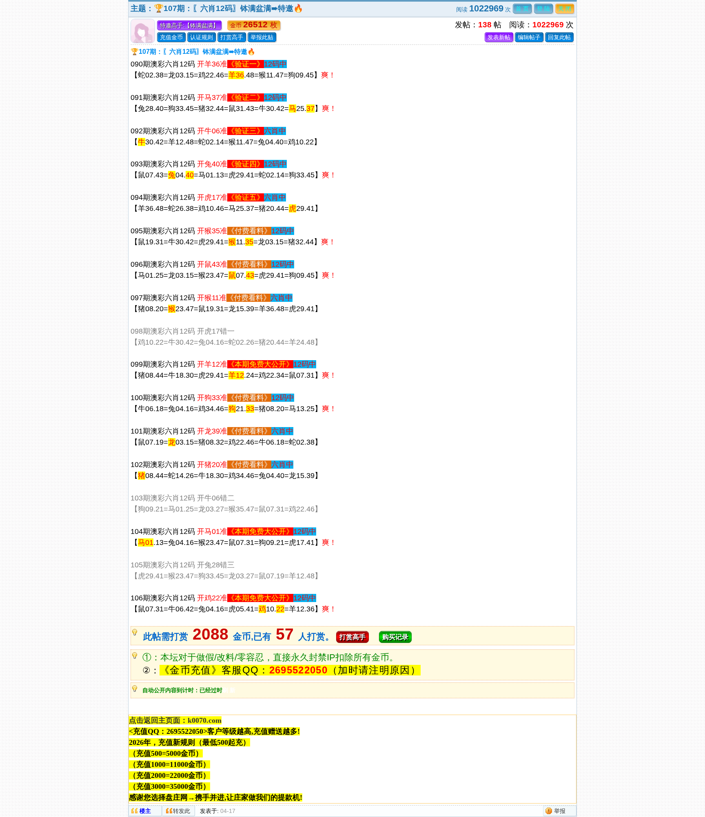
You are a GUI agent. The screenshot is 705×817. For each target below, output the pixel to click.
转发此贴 (181, 812)
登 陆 (543, 8)
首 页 (522, 8)
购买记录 (395, 636)
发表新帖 (499, 37)
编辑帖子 (529, 37)
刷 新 (228, 690)
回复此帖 (559, 37)
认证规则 (201, 37)
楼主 (145, 811)
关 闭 (564, 8)
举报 (559, 811)
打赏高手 (231, 37)
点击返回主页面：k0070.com (175, 720)
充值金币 (171, 37)
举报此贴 (262, 37)
